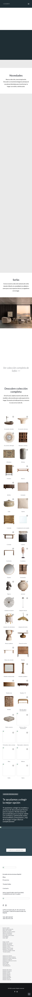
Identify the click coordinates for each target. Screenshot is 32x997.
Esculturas (22, 561)
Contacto (6, 888)
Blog (4, 877)
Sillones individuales (7, 933)
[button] (28, 4)
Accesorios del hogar (9, 445)
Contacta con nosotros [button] (16, 850)
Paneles (9, 709)
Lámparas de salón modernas (9, 958)
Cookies (18, 894)
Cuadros (23, 544)
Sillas (9, 761)
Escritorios (9, 561)
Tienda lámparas (6, 965)
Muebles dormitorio (7, 944)
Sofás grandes (6, 964)
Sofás (9, 778)
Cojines (23, 511)
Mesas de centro (23, 643)
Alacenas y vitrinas (23, 445)
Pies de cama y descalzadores (23, 710)
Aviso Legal (6, 892)
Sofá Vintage (6, 962)
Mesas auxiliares (9, 643)
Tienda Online (7, 884)
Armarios (9, 478)
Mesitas (23, 660)
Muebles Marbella (7, 977)
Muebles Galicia (6, 972)
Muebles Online (6, 946)
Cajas (9, 511)
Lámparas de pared (9, 610)
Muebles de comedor (8, 943)
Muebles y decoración (8, 949)
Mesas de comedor (9, 660)
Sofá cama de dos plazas (8, 935)
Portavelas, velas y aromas (9, 745)
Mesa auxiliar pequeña (8, 929)
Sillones (23, 761)
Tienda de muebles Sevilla (9, 950)
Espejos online (6, 928)
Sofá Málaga (5, 936)
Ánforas (23, 462)
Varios (23, 778)
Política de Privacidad (16, 892)
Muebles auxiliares (23, 676)
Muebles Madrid (6, 974)
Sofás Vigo (5, 938)
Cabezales (23, 495)
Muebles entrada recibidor (9, 931)
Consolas (9, 544)
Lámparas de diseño (7, 955)
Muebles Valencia (7, 979)
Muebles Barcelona (7, 969)
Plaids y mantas (9, 727)
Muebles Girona (6, 973)
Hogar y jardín (6, 941)
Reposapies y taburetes (23, 745)
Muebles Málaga (6, 976)
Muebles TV (23, 693)
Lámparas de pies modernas (9, 957)
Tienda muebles (6, 951)
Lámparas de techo (23, 627)
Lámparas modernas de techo (10, 960)
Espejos (9, 577)
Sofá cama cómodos (7, 934)
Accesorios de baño (9, 429)
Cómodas (9, 528)
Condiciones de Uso (9, 894)
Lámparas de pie (23, 610)
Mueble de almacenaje (9, 676)
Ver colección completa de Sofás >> (16, 369)
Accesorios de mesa (23, 429)
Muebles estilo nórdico (8, 945)
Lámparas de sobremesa (9, 627)
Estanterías (23, 577)
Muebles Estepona (7, 971)
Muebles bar (9, 693)
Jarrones (23, 594)
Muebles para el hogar (8, 948)
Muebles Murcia (6, 978)
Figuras (9, 594)
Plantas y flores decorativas (23, 728)
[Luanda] (6, 4)
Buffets (9, 495)
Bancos (23, 478)
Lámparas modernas (7, 959)
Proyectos (6, 880)
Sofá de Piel (5, 963)
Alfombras (9, 462)
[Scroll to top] (29, 994)
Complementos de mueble (23, 528)
